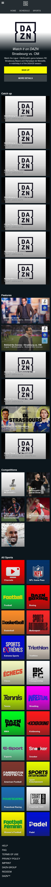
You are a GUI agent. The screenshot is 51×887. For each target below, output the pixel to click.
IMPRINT (6, 862)
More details (25, 78)
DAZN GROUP (9, 867)
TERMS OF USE (10, 854)
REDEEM (7, 871)
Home (13, 11)
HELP (5, 845)
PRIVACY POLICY (11, 858)
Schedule (24, 11)
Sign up (25, 70)
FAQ (4, 849)
